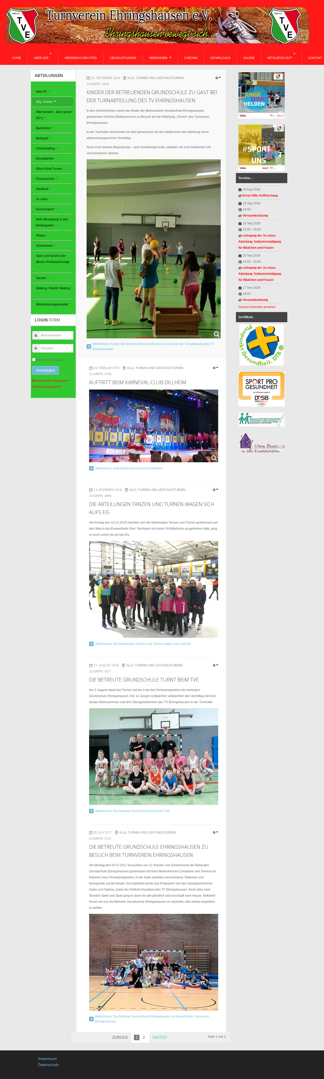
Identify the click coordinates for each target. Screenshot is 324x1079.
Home (16, 58)
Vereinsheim (158, 58)
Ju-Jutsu (42, 199)
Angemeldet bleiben (51, 360)
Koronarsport (45, 209)
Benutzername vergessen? (50, 380)
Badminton (43, 128)
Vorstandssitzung (255, 215)
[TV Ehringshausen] (157, 26)
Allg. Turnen (44, 102)
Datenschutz (48, 1065)
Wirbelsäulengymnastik (52, 304)
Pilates (40, 235)
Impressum (47, 1058)
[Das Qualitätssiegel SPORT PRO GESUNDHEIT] (261, 389)
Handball (42, 189)
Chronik (191, 58)
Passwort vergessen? (47, 387)
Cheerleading (45, 148)
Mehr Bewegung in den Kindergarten (52, 222)
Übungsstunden (123, 58)
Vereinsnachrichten (81, 58)
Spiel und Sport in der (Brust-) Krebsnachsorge (53, 259)
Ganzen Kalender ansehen (257, 307)
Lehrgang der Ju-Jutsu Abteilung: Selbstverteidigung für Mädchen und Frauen (259, 241)
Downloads (220, 58)
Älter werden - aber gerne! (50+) (54, 115)
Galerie (249, 58)
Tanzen (41, 278)
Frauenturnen (45, 179)
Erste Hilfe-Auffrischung (260, 195)
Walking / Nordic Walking (53, 288)
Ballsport (42, 138)
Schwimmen (44, 245)
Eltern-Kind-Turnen (49, 168)
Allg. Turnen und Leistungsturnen (155, 78)
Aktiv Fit (41, 91)
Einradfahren (45, 158)
